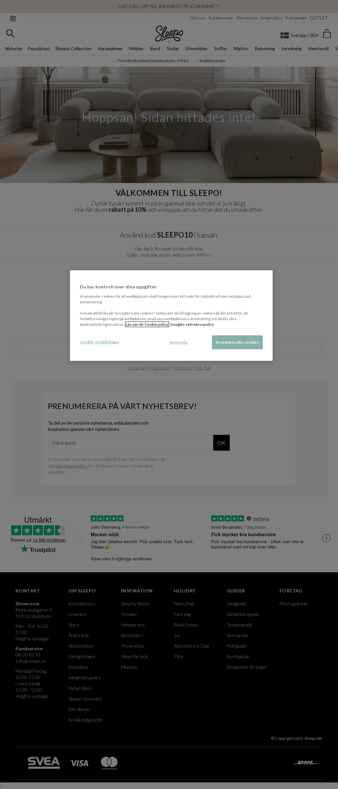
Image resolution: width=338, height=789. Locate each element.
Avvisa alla (178, 342)
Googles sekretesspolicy (192, 324)
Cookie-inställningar (99, 342)
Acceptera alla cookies (237, 342)
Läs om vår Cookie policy (147, 324)
